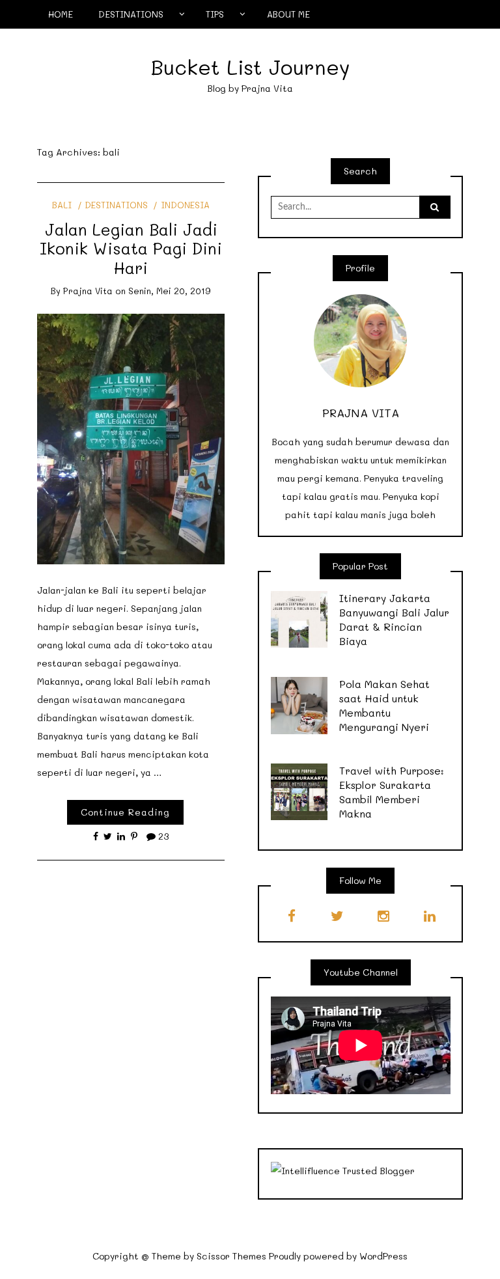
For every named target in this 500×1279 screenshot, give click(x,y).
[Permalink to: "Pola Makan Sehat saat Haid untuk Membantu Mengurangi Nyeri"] (299, 704)
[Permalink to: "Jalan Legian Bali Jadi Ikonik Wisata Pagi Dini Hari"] (131, 438)
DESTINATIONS (130, 14)
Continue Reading (125, 812)
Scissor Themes (231, 1256)
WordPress (383, 1256)
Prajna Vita (88, 290)
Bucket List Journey (250, 66)
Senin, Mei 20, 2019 (169, 290)
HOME (60, 14)
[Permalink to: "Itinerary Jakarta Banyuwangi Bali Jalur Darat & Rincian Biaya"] (299, 618)
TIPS (215, 14)
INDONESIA (185, 204)
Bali (62, 204)
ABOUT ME (288, 14)
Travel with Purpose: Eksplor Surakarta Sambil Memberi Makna (391, 791)
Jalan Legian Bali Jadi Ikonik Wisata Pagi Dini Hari (131, 248)
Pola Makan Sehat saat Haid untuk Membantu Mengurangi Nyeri (384, 705)
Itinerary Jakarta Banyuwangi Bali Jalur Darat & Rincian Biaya (394, 619)
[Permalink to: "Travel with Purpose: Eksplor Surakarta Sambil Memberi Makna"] (299, 790)
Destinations (116, 204)
